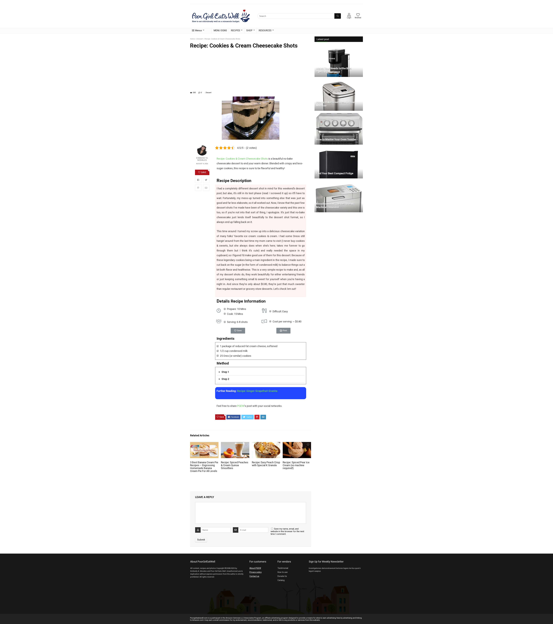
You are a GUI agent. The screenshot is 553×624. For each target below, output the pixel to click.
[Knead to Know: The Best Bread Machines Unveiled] (339, 182)
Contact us (254, 576)
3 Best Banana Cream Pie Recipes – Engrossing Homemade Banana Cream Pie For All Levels (204, 467)
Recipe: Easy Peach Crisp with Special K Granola (266, 464)
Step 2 (225, 378)
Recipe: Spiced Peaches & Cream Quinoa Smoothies (234, 465)
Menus (198, 30)
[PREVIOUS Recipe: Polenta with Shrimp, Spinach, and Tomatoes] (3, 617)
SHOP (249, 30)
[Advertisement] (250, 71)
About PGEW (255, 568)
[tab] (261, 372)
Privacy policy (255, 572)
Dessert (200, 39)
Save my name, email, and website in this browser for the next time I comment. (287, 531)
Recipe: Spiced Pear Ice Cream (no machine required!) (296, 465)
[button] (238, 331)
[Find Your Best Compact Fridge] (339, 148)
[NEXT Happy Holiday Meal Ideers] (550, 617)
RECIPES (235, 30)
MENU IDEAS (220, 30)
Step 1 (225, 371)
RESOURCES (265, 30)
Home (192, 39)
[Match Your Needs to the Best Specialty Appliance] (339, 46)
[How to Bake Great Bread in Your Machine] (339, 80)
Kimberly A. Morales (202, 159)
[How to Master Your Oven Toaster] (339, 114)
